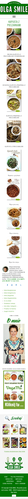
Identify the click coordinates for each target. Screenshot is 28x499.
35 (18, 49)
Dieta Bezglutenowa (10, 290)
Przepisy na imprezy (10, 308)
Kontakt (19, 481)
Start (6, 477)
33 (18, 111)
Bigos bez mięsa (14, 262)
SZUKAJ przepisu (7, 483)
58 (18, 257)
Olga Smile (12, 488)
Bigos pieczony (14, 204)
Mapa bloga (19, 479)
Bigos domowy (14, 233)
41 (18, 142)
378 (18, 170)
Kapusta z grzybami (14, 175)
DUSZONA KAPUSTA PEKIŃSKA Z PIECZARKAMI (14, 86)
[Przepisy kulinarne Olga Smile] (14, 9)
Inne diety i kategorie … (11, 306)
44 (18, 199)
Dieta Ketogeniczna (10, 293)
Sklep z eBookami (20, 483)
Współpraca (10, 481)
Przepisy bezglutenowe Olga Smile (14, 451)
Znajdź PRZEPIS (9, 311)
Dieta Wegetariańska (10, 298)
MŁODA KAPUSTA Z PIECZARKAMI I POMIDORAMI (14, 55)
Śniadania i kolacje (9, 303)
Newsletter (9, 479)
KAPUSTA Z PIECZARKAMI (14, 146)
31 (18, 80)
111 (18, 228)
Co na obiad (7, 301)
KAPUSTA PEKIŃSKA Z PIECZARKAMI (14, 117)
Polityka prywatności (17, 477)
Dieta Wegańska (9, 295)
